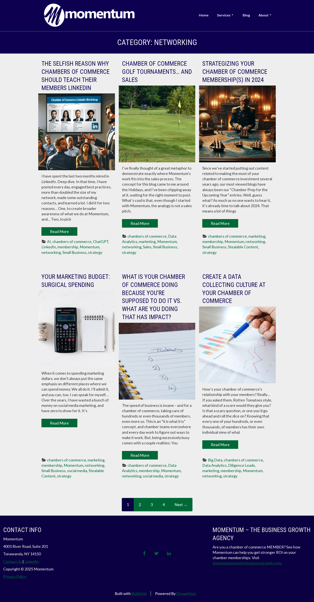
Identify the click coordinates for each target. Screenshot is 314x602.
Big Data (215, 460)
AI (49, 241)
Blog (246, 15)
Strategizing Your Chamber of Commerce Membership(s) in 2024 (234, 71)
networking (51, 252)
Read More (59, 231)
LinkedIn (48, 246)
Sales (147, 246)
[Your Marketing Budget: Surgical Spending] (76, 329)
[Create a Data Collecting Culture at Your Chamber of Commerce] (237, 345)
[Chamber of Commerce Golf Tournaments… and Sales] (157, 124)
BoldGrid (138, 593)
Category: (157, 42)
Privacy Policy (14, 576)
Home (203, 15)
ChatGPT (100, 241)
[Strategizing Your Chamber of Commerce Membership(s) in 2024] (237, 124)
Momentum (89, 246)
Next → (181, 504)
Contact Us (12, 561)
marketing (147, 241)
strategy (95, 252)
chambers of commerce (71, 241)
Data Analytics (214, 465)
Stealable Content (243, 246)
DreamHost (186, 593)
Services (223, 15)
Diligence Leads (241, 465)
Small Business (74, 252)
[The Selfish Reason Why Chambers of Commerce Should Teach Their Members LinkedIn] (76, 131)
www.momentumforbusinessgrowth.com (247, 563)
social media (77, 470)
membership (67, 246)
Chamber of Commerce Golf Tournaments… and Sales (157, 71)
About (263, 15)
